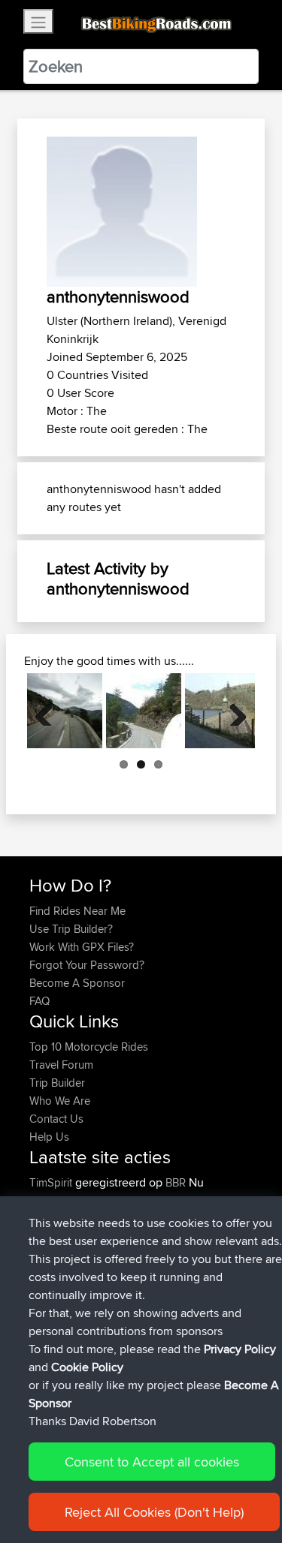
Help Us (49, 1136)
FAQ (39, 1001)
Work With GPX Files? (81, 947)
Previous (50, 711)
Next (232, 711)
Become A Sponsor (77, 983)
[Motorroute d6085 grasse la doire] (64, 710)
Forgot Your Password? (86, 965)
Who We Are (59, 1100)
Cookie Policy (87, 1367)
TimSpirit (52, 1182)
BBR (175, 1182)
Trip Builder (57, 1082)
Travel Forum (61, 1064)
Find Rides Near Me (77, 911)
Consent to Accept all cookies (152, 1461)
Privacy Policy (240, 1349)
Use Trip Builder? (71, 929)
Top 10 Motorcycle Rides (88, 1046)
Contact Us (56, 1118)
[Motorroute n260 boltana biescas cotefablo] (143, 710)
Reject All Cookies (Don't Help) (154, 1511)
